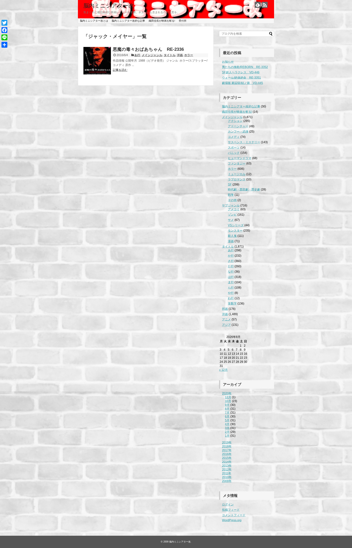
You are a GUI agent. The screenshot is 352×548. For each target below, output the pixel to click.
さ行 (231, 261)
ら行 (231, 287)
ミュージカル (236, 174)
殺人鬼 (232, 235)
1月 (227, 435)
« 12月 (223, 369)
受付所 (182, 20)
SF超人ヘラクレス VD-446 (240, 72)
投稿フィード (231, 509)
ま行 (231, 282)
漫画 (231, 241)
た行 (231, 266)
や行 (231, 292)
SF (230, 184)
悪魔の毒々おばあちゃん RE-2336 (148, 49)
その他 (232, 200)
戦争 (231, 194)
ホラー (188, 55)
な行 (231, 271)
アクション (235, 120)
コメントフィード (233, 515)
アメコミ (234, 209)
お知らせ (228, 61)
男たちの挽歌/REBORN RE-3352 (245, 67)
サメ (231, 219)
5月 (227, 420)
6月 (227, 416)
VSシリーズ (236, 225)
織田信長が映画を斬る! (162, 20)
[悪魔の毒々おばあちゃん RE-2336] (97, 60)
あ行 (137, 55)
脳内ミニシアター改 (108, 6)
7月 (227, 412)
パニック (234, 152)
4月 (227, 424)
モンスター (235, 230)
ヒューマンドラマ (239, 158)
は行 (231, 276)
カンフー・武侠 (238, 131)
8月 (227, 408)
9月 (227, 404)
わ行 (231, 298)
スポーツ (234, 147)
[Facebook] (4, 30)
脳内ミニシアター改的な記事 (128, 20)
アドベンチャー (238, 126)
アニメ (226, 319)
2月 (227, 431)
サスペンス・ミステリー (244, 142)
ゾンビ (232, 214)
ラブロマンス (236, 179)
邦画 (225, 308)
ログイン (228, 504)
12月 (228, 397)
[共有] (4, 44)
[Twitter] (4, 22)
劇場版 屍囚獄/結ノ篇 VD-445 (242, 83)
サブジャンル (231, 205)
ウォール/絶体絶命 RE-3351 (241, 77)
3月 (227, 428)
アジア (226, 324)
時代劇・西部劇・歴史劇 (244, 189)
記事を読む (120, 70)
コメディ (234, 136)
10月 (228, 401)
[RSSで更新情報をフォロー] (265, 5)
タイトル (169, 55)
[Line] (4, 37)
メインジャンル (152, 55)
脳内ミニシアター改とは (94, 20)
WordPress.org (231, 520)
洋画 (180, 55)
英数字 (232, 303)
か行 (231, 255)
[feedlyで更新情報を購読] (258, 5)
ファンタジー (236, 163)
